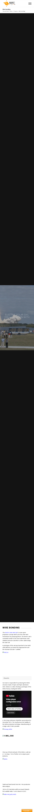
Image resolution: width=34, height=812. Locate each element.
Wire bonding (6, 9)
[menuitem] (29, 3)
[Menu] (29, 3)
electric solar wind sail (11, 632)
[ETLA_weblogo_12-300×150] (14, 3)
